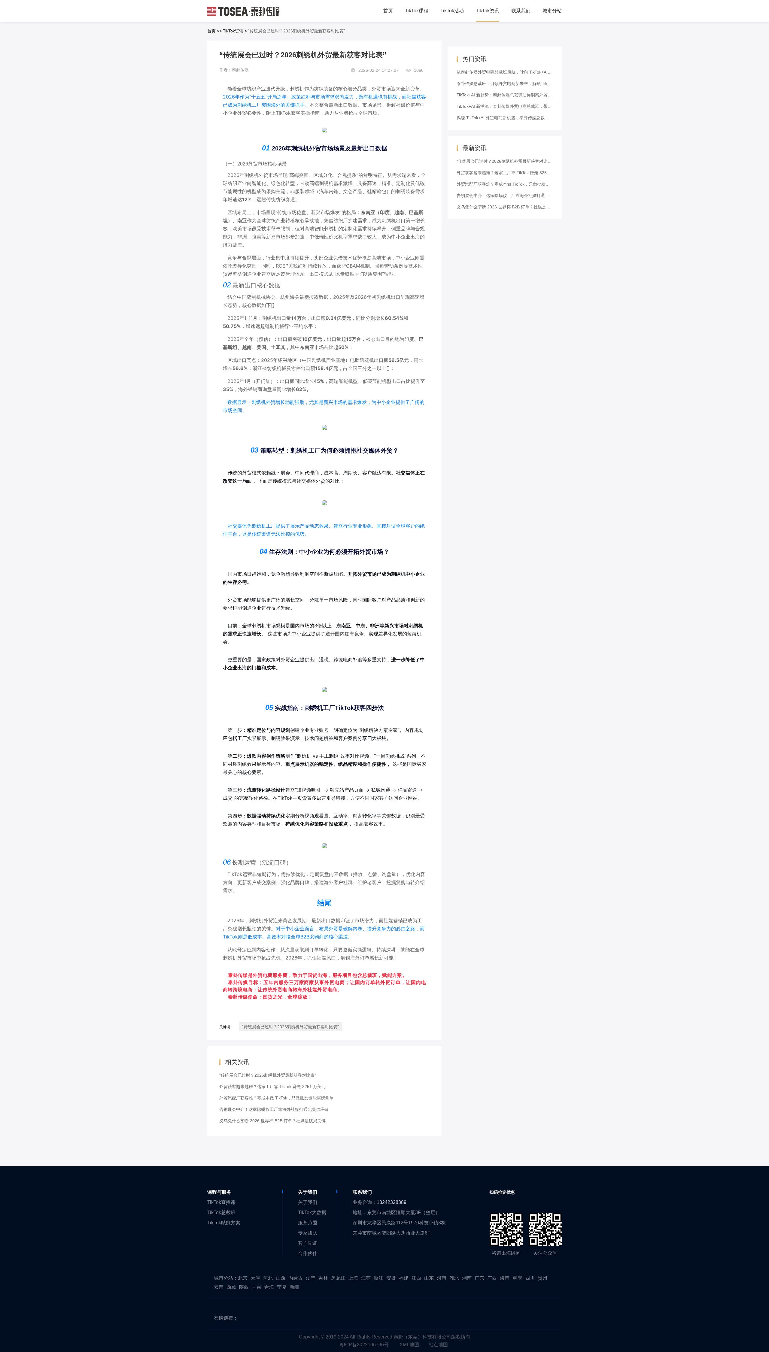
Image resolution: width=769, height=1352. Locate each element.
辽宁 (310, 1278)
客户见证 (307, 1243)
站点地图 (438, 1344)
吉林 (323, 1278)
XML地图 (409, 1344)
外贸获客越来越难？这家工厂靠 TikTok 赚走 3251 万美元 (272, 1086)
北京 (243, 1278)
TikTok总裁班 (221, 1212)
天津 (255, 1278)
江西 (416, 1278)
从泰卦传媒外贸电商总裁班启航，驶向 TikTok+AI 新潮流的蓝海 (515, 72)
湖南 (467, 1278)
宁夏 (282, 1287)
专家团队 (307, 1232)
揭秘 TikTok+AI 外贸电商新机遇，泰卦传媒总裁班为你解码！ (513, 117)
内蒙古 (295, 1278)
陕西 (244, 1287)
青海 (269, 1287)
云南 (218, 1287)
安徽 (391, 1278)
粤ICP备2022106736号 (364, 1344)
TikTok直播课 (221, 1202)
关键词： (226, 1027)
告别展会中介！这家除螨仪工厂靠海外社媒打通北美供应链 (274, 1109)
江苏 (366, 1278)
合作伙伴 (307, 1253)
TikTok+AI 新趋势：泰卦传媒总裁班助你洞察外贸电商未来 (510, 94)
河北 (268, 1278)
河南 (441, 1278)
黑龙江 (338, 1278)
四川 (530, 1278)
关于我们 (307, 1202)
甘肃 (256, 1287)
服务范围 (307, 1222)
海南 (504, 1278)
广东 (479, 1278)
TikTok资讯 (233, 31)
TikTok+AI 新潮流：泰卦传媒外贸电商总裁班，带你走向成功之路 (517, 106)
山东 (429, 1278)
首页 (211, 31)
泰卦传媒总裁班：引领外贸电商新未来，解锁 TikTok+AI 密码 (513, 83)
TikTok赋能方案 (223, 1222)
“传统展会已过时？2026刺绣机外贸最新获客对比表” (290, 1026)
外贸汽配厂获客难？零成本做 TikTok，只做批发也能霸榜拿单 (276, 1098)
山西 (280, 1278)
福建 (404, 1278)
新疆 (294, 1287)
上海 (353, 1278)
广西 (492, 1278)
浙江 (378, 1278)
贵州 (542, 1278)
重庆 (517, 1278)
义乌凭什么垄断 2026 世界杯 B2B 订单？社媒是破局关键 (272, 1120)
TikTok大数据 (312, 1212)
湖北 (454, 1278)
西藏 (231, 1287)
